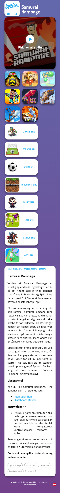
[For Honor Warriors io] (30, 78)
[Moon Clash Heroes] (30, 114)
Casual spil (17, 269)
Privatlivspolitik (30, 484)
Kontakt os (43, 482)
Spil (9, 269)
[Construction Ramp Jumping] (47, 96)
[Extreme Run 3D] (12, 78)
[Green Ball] (47, 78)
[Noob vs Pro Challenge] (12, 96)
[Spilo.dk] (8, 14)
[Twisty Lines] (30, 96)
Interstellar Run (23, 396)
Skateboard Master (25, 400)
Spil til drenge (15, 465)
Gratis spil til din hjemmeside (24, 482)
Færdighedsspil (30, 269)
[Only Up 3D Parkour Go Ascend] (12, 114)
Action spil (30, 465)
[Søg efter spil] (16, 14)
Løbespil (42, 269)
